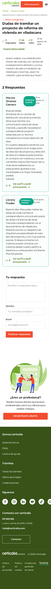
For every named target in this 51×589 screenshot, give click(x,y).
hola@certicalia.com (13, 528)
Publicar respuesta (19, 334)
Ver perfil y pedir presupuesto (22, 185)
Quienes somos (10, 442)
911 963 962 (8, 519)
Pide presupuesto (31, 4)
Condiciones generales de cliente (30, 566)
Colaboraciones (10, 483)
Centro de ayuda (11, 454)
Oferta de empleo (11, 477)
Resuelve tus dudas (17, 11)
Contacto (16, 539)
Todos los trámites (12, 471)
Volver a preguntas (14, 19)
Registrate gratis (25, 416)
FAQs (5, 448)
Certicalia (5, 11)
